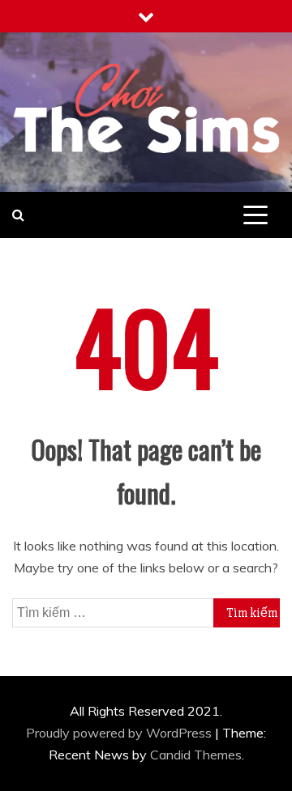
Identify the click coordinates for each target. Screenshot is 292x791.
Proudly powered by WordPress (120, 733)
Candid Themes (196, 754)
